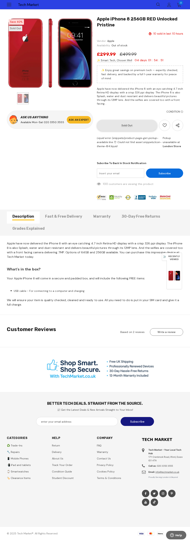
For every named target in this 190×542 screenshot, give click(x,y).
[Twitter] (154, 493)
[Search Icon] (158, 5)
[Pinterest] (172, 493)
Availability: (104, 45)
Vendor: (101, 41)
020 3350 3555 (54, 122)
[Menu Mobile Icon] (9, 4)
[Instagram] (163, 493)
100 (105, 184)
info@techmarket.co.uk (167, 472)
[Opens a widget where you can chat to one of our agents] (176, 535)
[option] (50, 53)
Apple (110, 41)
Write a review (167, 332)
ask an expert (79, 119)
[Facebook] (145, 493)
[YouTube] (145, 502)
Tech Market (28, 5)
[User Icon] (169, 5)
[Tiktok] (154, 502)
